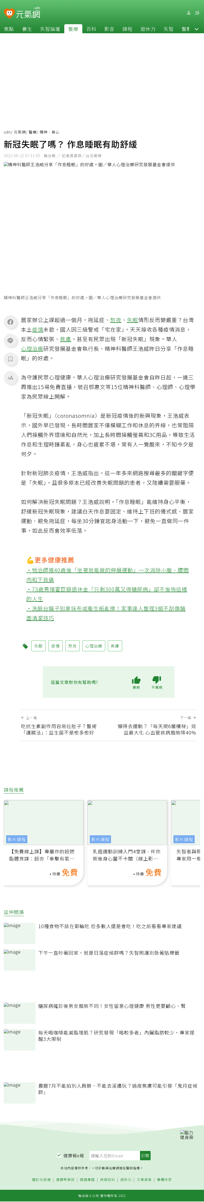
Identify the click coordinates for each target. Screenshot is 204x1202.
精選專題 (87, 1180)
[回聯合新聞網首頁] (9, 14)
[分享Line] (10, 340)
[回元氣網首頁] (28, 13)
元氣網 (20, 132)
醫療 (73, 28)
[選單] (197, 13)
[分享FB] (10, 321)
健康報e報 (73, 1155)
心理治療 (32, 348)
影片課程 (17, 839)
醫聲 (187, 28)
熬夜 (115, 320)
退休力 (148, 28)
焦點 (9, 28)
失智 (169, 28)
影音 (109, 28)
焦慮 (65, 339)
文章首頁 (144, 1180)
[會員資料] (188, 13)
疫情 (37, 329)
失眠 (132, 320)
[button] (196, 28)
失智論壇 (50, 28)
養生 (27, 28)
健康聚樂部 (65, 1180)
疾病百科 (107, 1180)
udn (7, 132)
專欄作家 (164, 1180)
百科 (91, 28)
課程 (127, 28)
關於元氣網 (41, 1180)
